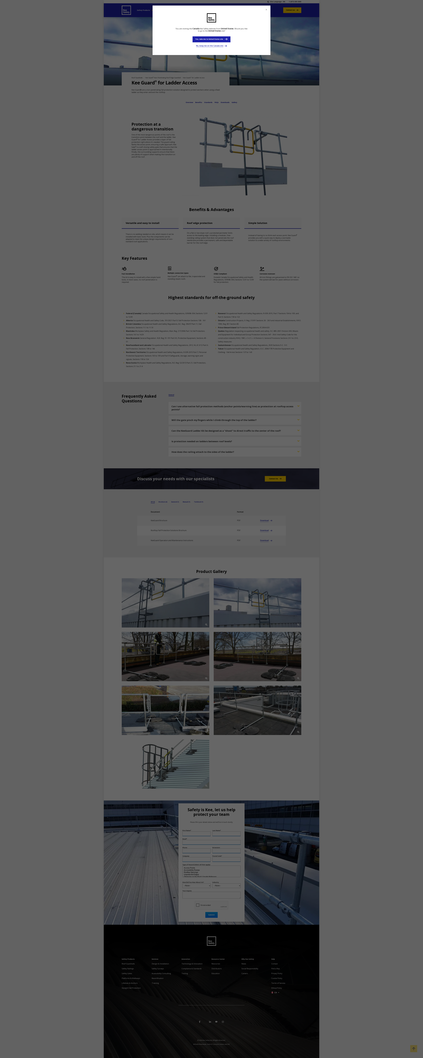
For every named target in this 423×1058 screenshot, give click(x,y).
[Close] (266, 9)
